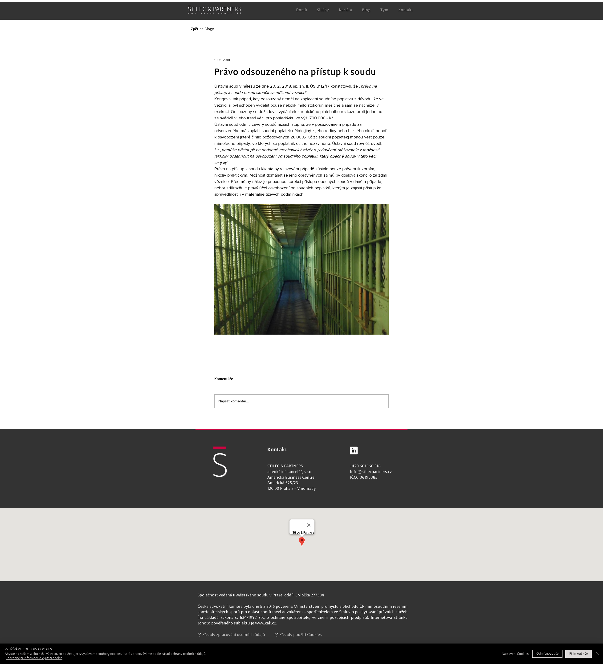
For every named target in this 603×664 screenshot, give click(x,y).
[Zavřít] (597, 653)
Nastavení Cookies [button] (515, 654)
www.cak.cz (265, 623)
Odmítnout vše (547, 653)
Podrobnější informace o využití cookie (34, 658)
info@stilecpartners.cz (371, 472)
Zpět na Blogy (202, 29)
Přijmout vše (578, 653)
